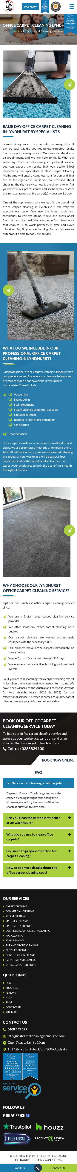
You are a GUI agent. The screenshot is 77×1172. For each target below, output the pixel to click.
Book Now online (58, 760)
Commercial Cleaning (20, 911)
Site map (11, 1012)
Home (16, 31)
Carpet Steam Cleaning (21, 959)
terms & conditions (47, 1159)
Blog (9, 1002)
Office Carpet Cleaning (21, 964)
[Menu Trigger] (72, 6)
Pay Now (30, 6)
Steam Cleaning (16, 916)
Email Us (19, 1168)
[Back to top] (71, 1159)
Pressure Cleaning (17, 950)
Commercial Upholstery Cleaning (28, 930)
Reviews (11, 992)
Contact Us (57, 1168)
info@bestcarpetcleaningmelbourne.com (36, 1036)
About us (12, 987)
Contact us (13, 1007)
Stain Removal (15, 940)
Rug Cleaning (14, 935)
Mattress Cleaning (18, 921)
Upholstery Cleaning (19, 925)
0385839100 (33, 748)
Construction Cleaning (21, 955)
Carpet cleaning (16, 906)
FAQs (9, 997)
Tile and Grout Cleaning (22, 945)
